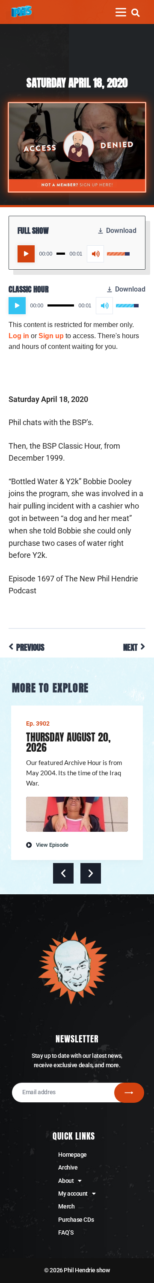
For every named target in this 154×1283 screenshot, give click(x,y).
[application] (74, 253)
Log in (19, 335)
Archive (67, 1167)
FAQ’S (65, 1232)
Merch (66, 1206)
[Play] (26, 253)
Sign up (51, 335)
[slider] (60, 254)
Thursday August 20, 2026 (68, 742)
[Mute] (95, 253)
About (66, 1180)
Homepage (72, 1154)
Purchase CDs (76, 1219)
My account (73, 1193)
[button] (135, 12)
